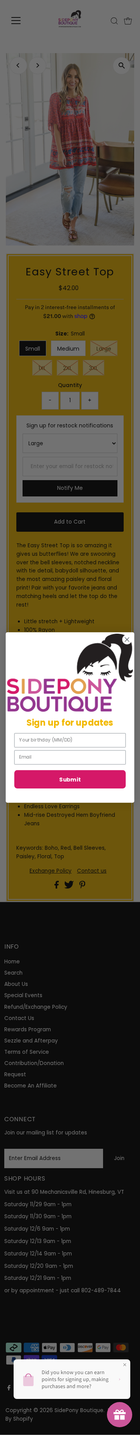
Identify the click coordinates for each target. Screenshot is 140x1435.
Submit (70, 779)
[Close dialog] (127, 640)
